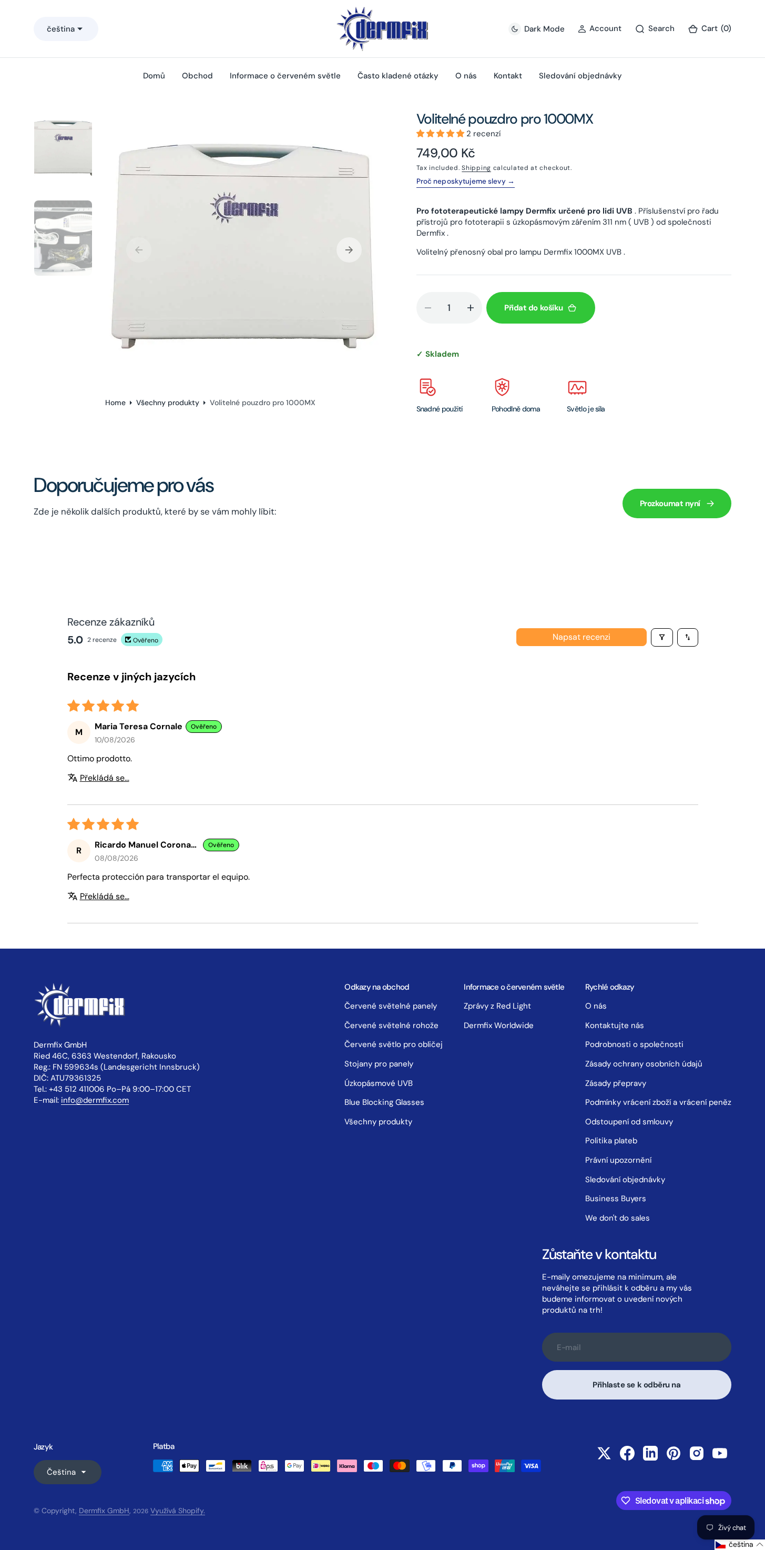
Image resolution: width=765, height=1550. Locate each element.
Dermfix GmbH (104, 1510)
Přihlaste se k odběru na (636, 1385)
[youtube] (719, 1453)
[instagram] (696, 1453)
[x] (604, 1453)
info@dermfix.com (95, 1100)
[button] (709, 28)
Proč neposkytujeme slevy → (465, 181)
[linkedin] (650, 1453)
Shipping (476, 168)
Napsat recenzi (581, 636)
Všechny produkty (167, 402)
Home (115, 402)
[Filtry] (662, 637)
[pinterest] (673, 1453)
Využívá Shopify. (177, 1510)
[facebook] (627, 1453)
